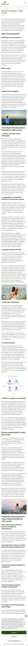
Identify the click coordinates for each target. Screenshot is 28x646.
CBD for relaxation (7, 427)
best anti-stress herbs (15, 370)
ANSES (9, 217)
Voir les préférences (14, 641)
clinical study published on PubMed (16, 161)
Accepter (14, 632)
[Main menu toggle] (25, 2)
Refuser (14, 636)
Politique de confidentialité (18, 644)
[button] (26, 616)
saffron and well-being (13, 179)
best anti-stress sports (10, 280)
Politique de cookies (8, 644)
